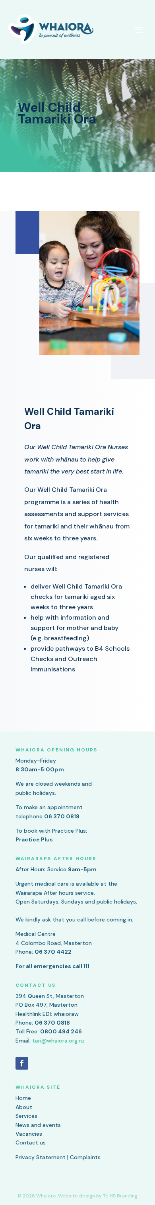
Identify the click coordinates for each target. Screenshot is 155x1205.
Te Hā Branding (120, 1196)
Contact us (30, 1142)
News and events (38, 1125)
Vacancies (28, 1133)
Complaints (85, 1157)
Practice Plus (34, 839)
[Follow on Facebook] (21, 1063)
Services (26, 1115)
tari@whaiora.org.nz (58, 1040)
